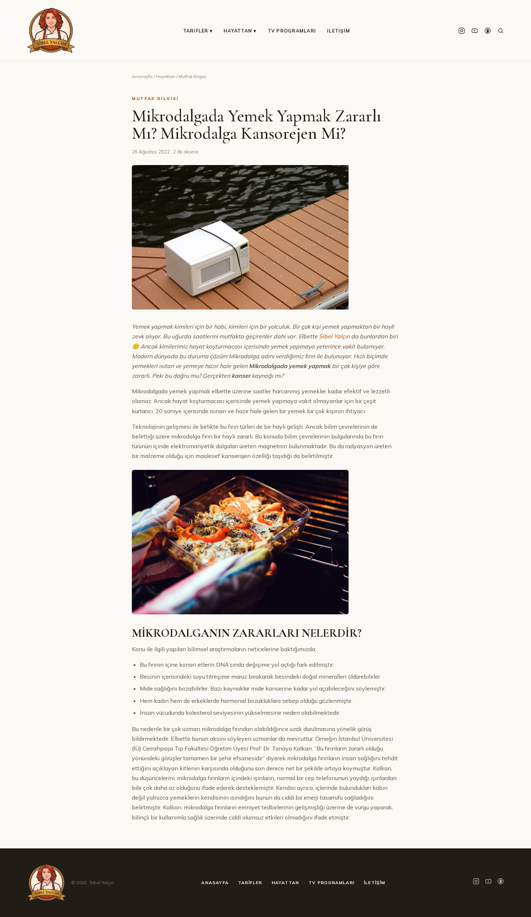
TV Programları (292, 31)
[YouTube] (474, 30)
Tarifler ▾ (198, 31)
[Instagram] (461, 30)
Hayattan (165, 76)
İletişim (338, 31)
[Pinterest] (487, 30)
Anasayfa (142, 76)
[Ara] (500, 30)
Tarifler (250, 882)
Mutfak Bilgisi (192, 76)
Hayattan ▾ (240, 31)
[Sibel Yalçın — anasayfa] (51, 30)
